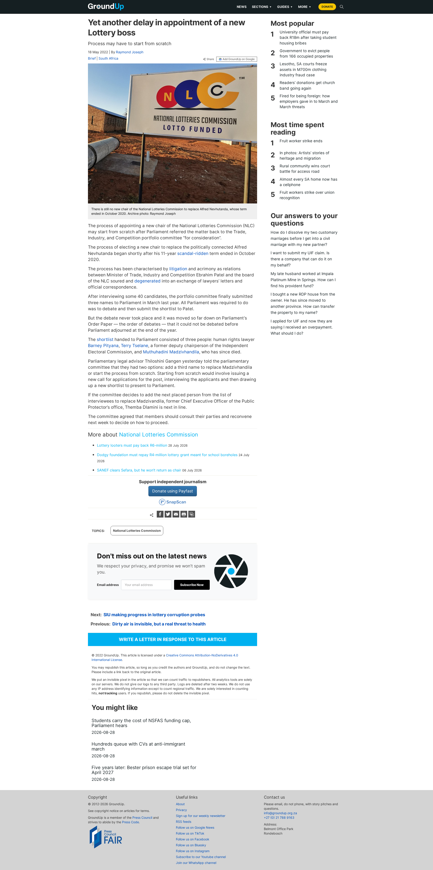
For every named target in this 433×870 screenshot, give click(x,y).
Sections (262, 7)
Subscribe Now (192, 585)
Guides (285, 7)
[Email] (176, 516)
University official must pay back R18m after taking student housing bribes (308, 37)
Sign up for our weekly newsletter (200, 816)
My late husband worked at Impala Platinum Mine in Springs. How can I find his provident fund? (303, 279)
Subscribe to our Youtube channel (201, 857)
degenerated (147, 281)
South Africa (108, 58)
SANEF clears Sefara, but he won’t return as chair (139, 470)
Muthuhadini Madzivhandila (171, 352)
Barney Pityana (103, 345)
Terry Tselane (134, 345)
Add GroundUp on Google (239, 59)
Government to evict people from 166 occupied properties (306, 53)
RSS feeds (183, 821)
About (180, 804)
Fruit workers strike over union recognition (307, 195)
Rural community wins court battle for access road (305, 169)
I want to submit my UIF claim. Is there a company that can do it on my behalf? (301, 259)
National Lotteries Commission (158, 434)
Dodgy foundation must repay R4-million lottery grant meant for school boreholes (167, 454)
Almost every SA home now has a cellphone (308, 182)
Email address (108, 585)
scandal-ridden (192, 253)
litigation (178, 268)
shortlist (105, 339)
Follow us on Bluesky (191, 845)
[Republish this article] (191, 516)
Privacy (181, 810)
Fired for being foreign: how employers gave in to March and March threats (309, 101)
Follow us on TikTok (190, 833)
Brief (92, 58)
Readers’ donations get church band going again (307, 85)
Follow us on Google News (195, 827)
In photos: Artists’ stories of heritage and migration (304, 156)
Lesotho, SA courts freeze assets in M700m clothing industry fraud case (303, 69)
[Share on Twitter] (169, 516)
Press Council (142, 817)
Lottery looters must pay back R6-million (132, 445)
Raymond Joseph (129, 52)
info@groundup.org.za (280, 813)
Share (210, 59)
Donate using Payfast (172, 491)
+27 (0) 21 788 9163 (279, 817)
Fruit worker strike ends (301, 141)
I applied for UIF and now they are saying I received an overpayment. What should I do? (302, 327)
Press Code (130, 822)
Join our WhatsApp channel (196, 863)
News (241, 7)
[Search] (341, 6)
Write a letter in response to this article (172, 639)
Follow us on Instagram (193, 851)
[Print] (184, 516)
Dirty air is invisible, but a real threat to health (159, 624)
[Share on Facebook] (161, 516)
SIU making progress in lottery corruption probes (154, 614)
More (304, 7)
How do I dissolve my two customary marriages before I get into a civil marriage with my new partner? (304, 238)
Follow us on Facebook (192, 839)
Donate (327, 6)
